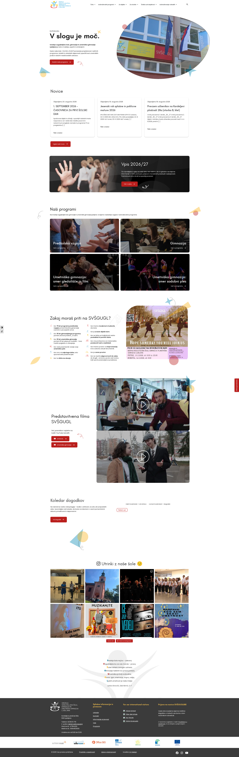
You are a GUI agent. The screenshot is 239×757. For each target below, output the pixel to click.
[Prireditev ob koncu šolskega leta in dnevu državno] (67, 586)
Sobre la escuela (132, 721)
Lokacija (96, 713)
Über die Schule (131, 714)
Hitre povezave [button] (237, 385)
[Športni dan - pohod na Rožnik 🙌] (102, 586)
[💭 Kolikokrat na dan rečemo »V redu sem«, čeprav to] (137, 621)
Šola (92, 5)
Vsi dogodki (57, 520)
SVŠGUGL (60, 439)
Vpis (94, 723)
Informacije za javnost (101, 719)
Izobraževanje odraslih (167, 5)
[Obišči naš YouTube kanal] (186, 753)
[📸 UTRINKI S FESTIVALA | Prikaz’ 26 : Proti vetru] (137, 586)
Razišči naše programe (60, 62)
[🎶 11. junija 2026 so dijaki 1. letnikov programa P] (172, 586)
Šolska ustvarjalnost (148, 5)
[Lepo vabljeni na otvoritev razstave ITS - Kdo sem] (172, 621)
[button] (187, 5)
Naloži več (122, 510)
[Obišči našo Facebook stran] (177, 753)
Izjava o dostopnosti (108, 752)
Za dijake (122, 5)
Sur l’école (130, 718)
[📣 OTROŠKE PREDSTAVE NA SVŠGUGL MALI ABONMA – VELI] (102, 621)
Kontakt (96, 716)
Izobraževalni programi (106, 5)
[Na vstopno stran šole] (62, 4)
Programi (96, 726)
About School (131, 711)
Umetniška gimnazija (64, 445)
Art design (133, 752)
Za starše (133, 5)
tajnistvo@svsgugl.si (75, 724)
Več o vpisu (128, 184)
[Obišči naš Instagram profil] (182, 753)
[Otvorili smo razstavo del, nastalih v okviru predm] (67, 621)
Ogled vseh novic (59, 144)
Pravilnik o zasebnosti (87, 752)
